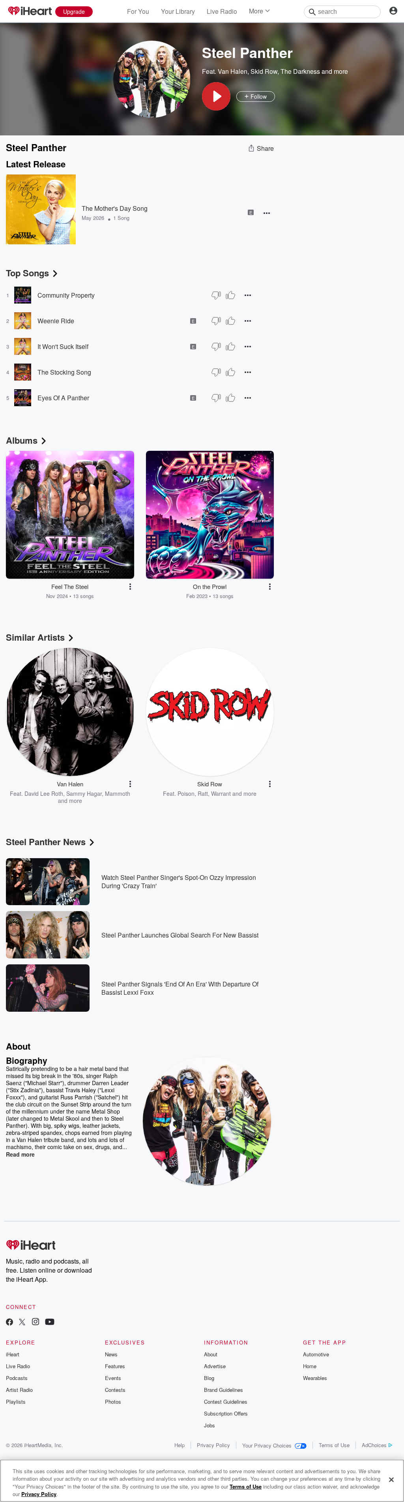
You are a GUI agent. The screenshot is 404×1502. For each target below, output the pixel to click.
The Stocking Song (64, 372)
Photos (113, 1401)
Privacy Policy (213, 1445)
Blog (209, 1378)
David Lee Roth (43, 793)
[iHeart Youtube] (49, 1322)
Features (115, 1366)
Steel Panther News (46, 841)
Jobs (209, 1425)
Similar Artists (35, 637)
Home (309, 1366)
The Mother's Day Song (115, 208)
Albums (21, 440)
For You (138, 11)
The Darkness (300, 71)
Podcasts (17, 1378)
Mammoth (117, 793)
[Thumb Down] (216, 295)
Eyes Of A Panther (63, 397)
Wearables (315, 1378)
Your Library (178, 11)
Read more (20, 1154)
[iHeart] (29, 11)
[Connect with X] (22, 1322)
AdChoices (374, 1445)
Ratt (203, 793)
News (111, 1354)
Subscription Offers (226, 1413)
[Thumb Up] (230, 295)
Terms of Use (334, 1445)
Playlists (16, 1401)
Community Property (66, 295)
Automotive (316, 1354)
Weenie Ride (55, 320)
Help (179, 1445)
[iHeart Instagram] (35, 1322)
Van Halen (232, 71)
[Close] (391, 1479)
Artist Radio (19, 1389)
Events (113, 1378)
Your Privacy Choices (267, 1445)
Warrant (221, 793)
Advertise (215, 1366)
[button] (216, 96)
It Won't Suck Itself (62, 346)
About (210, 1354)
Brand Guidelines (223, 1389)
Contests (115, 1389)
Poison (186, 793)
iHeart (12, 1354)
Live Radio (222, 11)
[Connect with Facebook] (9, 1322)
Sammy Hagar (84, 793)
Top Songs (27, 272)
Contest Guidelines (225, 1401)
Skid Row (264, 71)
